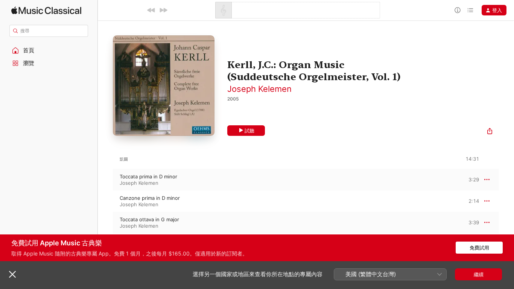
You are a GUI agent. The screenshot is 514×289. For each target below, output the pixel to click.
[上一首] (151, 10)
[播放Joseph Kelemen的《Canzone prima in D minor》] (105, 201)
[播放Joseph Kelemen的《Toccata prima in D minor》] (105, 179)
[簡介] (458, 10)
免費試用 (479, 248)
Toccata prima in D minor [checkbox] (148, 176)
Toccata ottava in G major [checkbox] (149, 219)
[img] (46, 10)
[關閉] (12, 274)
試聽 (249, 131)
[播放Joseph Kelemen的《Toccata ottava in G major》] (105, 222)
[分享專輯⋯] (489, 131)
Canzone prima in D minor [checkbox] (150, 198)
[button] (49, 50)
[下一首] (163, 10)
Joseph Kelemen (259, 89)
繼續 (479, 274)
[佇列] (470, 10)
